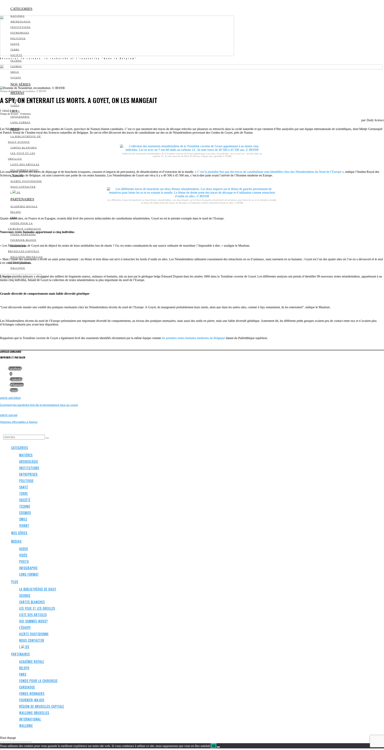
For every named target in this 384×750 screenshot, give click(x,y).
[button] (47, 438)
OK (213, 746)
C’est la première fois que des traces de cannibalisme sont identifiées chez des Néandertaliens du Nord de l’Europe (269, 171)
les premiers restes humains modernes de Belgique (193, 338)
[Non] (218, 747)
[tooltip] (15, 368)
